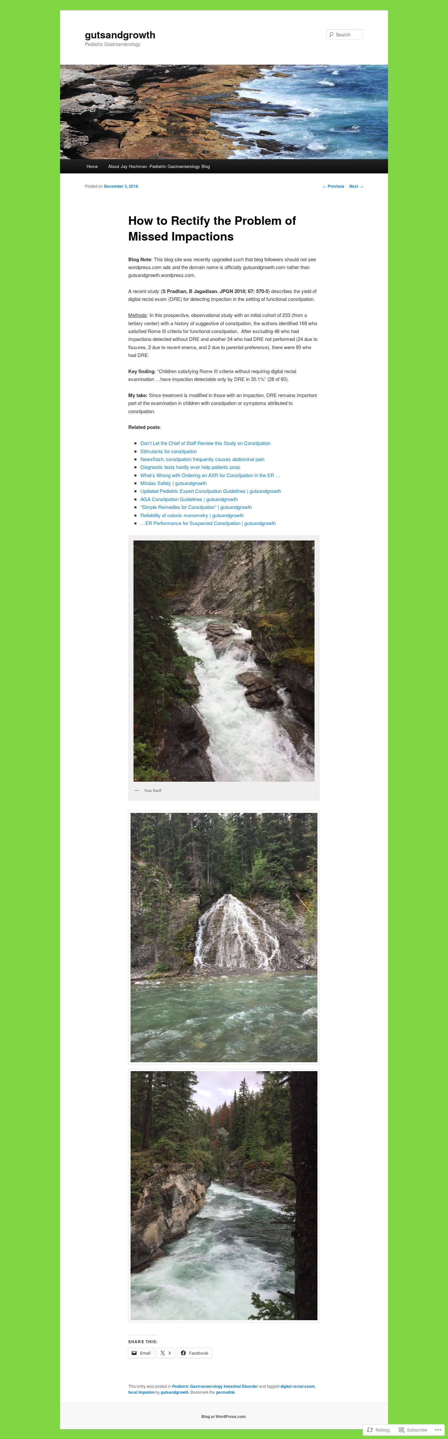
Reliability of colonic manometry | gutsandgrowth (192, 515)
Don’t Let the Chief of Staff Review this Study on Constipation (205, 442)
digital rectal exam (297, 1386)
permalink (225, 1392)
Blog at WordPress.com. (224, 1416)
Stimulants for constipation (168, 451)
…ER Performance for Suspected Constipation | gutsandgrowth (208, 522)
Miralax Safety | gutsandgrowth (173, 482)
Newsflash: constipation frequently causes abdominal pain (202, 458)
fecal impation (141, 1392)
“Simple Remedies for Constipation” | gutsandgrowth (196, 506)
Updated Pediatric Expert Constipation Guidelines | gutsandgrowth (210, 490)
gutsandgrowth (120, 34)
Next (356, 186)
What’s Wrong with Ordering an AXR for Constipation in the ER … (210, 475)
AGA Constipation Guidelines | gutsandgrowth (189, 499)
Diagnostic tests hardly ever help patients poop (190, 466)
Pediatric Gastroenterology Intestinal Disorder (215, 1386)
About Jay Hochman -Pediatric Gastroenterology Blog (159, 166)
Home (92, 166)
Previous (333, 186)
